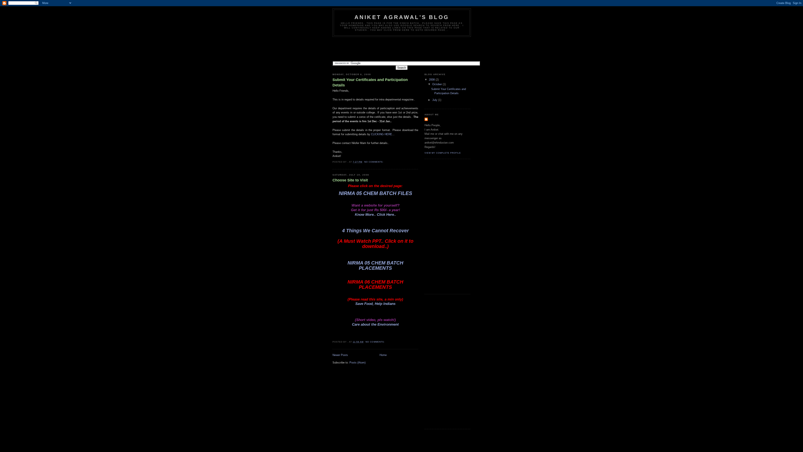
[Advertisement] (408, 48)
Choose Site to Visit (350, 180)
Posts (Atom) (357, 362)
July (435, 99)
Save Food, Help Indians (375, 304)
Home (383, 355)
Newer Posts (340, 355)
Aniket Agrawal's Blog (401, 17)
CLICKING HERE (381, 134)
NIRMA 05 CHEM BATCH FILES (375, 193)
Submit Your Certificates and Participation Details (370, 82)
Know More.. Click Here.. (375, 215)
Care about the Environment (375, 324)
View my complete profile (443, 153)
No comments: (374, 162)
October (437, 84)
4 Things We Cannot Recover (375, 230)
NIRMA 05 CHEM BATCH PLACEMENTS (375, 265)
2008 (432, 79)
